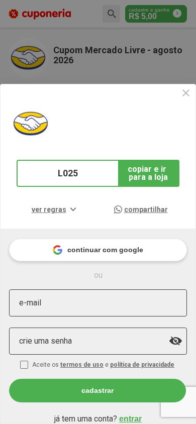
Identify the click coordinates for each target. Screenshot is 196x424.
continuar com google (105, 250)
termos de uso (82, 364)
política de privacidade (142, 364)
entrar (130, 418)
